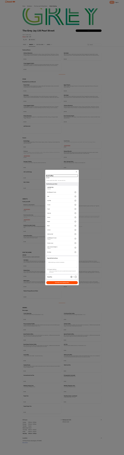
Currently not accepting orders (62, 282)
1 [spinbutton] (73, 277)
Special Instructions (52, 258)
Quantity (49, 277)
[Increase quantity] (76, 277)
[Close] (76, 171)
